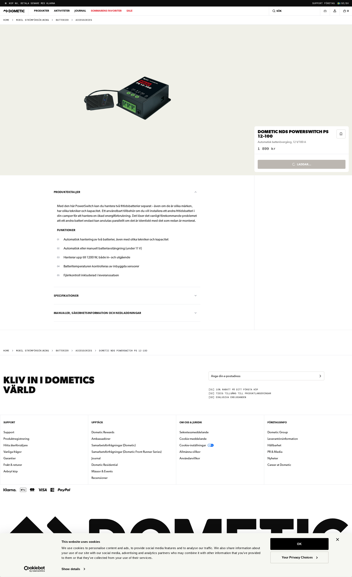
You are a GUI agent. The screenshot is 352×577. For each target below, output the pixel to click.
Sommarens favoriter (106, 10)
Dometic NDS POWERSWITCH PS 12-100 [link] (123, 351)
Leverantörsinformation (282, 439)
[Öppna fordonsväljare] (325, 11)
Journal (80, 10)
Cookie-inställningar (192, 445)
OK (299, 544)
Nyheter (285, 458)
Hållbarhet (274, 445)
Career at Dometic (292, 465)
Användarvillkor (189, 458)
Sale (129, 10)
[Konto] (335, 11)
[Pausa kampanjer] (5, 3)
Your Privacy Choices (297, 557)
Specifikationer (66, 295)
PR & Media (287, 452)
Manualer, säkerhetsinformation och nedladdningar (97, 313)
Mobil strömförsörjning (32, 20)
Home (6, 20)
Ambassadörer (100, 439)
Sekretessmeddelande (194, 432)
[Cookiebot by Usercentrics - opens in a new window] (34, 569)
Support (317, 3)
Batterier (62, 20)
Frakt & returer (12, 465)
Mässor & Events (102, 471)
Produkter (41, 10)
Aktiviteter (62, 10)
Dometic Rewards (102, 432)
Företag (329, 3)
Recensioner (99, 478)
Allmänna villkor (189, 452)
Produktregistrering (16, 439)
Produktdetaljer (67, 192)
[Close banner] (337, 539)
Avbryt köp (10, 471)
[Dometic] (14, 11)
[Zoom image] (129, 100)
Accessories (84, 20)
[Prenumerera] (320, 376)
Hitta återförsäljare (15, 445)
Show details (71, 569)
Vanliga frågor (12, 452)
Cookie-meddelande (193, 439)
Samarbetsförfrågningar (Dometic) (113, 445)
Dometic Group (290, 432)
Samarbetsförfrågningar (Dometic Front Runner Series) (126, 452)
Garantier (9, 458)
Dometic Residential (117, 465)
